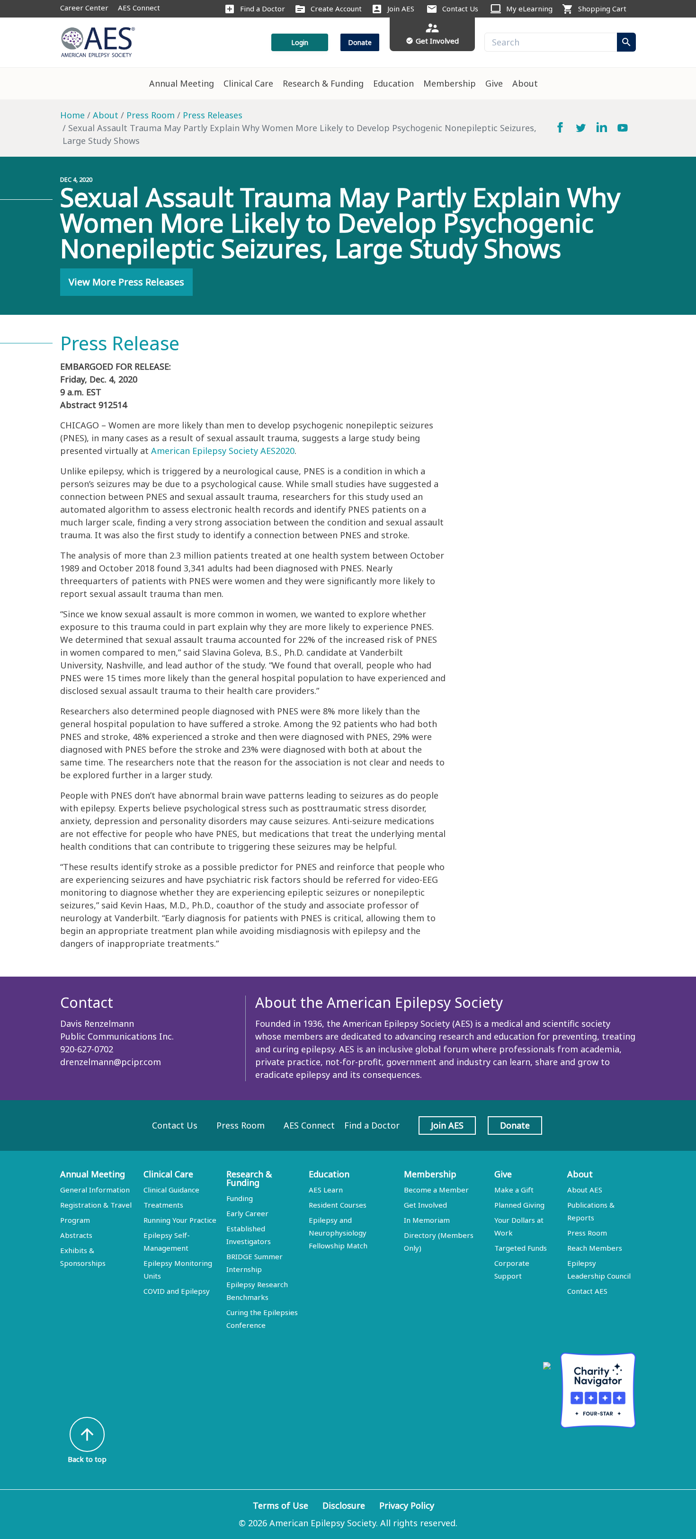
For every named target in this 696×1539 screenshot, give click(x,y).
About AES (584, 1189)
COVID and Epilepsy (176, 1291)
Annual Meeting (181, 83)
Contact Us (460, 8)
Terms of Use (280, 1505)
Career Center (84, 7)
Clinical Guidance (171, 1189)
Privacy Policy (406, 1505)
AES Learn (326, 1189)
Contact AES (587, 1291)
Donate (360, 42)
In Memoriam (427, 1220)
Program (75, 1220)
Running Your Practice (179, 1220)
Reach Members (594, 1248)
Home (72, 115)
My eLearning (529, 8)
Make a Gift (514, 1189)
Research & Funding (323, 83)
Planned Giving (519, 1205)
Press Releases (212, 115)
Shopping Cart (602, 8)
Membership (449, 83)
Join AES (400, 8)
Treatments (163, 1205)
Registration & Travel (96, 1205)
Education (393, 83)
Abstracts (76, 1235)
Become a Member (436, 1189)
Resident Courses (337, 1205)
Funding (239, 1198)
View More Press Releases (126, 282)
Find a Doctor (262, 8)
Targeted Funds (520, 1248)
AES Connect (139, 7)
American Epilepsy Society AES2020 (222, 450)
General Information (95, 1189)
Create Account (336, 8)
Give (494, 83)
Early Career (247, 1213)
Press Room (150, 115)
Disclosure (343, 1505)
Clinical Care (248, 83)
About (525, 83)
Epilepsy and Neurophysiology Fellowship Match (338, 1232)
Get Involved (425, 1205)
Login (299, 42)
